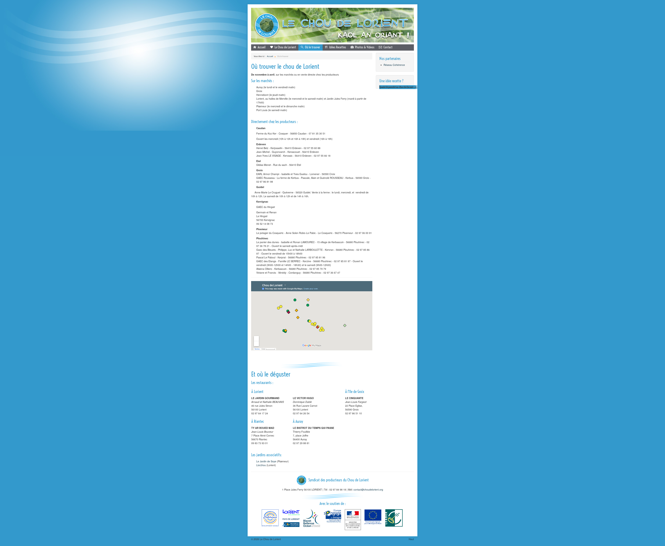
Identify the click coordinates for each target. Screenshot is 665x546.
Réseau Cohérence (394, 65)
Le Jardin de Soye (266, 461)
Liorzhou (261, 465)
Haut (411, 539)
